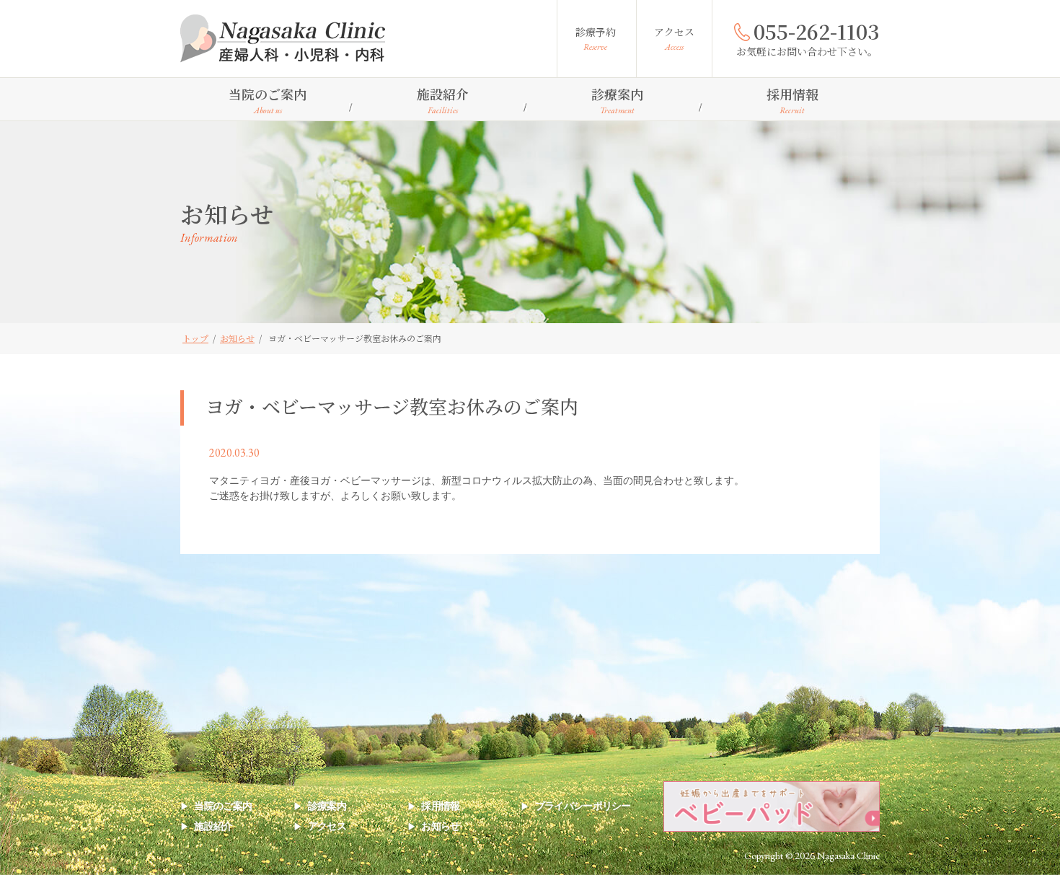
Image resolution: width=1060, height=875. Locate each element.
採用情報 (792, 100)
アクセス (674, 39)
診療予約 (595, 39)
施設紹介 (443, 100)
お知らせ (440, 826)
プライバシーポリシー (582, 806)
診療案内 (617, 100)
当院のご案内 (267, 100)
